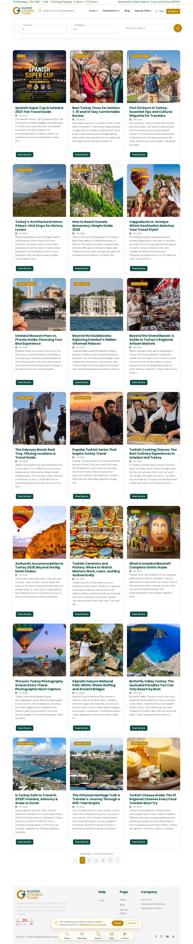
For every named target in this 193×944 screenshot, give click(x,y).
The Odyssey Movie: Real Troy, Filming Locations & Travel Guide (35, 453)
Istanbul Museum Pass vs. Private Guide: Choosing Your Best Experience (38, 340)
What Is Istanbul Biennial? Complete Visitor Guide (150, 565)
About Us (146, 899)
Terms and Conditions (153, 904)
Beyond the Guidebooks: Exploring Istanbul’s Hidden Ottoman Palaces (94, 340)
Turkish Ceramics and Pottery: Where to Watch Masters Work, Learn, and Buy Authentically (96, 569)
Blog (127, 10)
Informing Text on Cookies (93, 924)
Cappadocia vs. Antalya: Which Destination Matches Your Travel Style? (151, 226)
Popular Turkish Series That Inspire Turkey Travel (94, 451)
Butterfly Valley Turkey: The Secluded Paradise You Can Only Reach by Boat (151, 685)
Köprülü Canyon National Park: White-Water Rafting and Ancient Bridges (93, 685)
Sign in (174, 11)
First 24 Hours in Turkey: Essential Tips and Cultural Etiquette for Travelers (150, 112)
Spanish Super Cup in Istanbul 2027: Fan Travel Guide (39, 110)
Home (123, 899)
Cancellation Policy (151, 908)
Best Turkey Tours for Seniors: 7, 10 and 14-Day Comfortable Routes (96, 112)
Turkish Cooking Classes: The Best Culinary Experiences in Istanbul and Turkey (153, 453)
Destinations (110, 10)
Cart (161, 11)
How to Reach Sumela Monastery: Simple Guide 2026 (92, 226)
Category (79, 25)
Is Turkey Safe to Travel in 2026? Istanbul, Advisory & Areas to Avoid (36, 799)
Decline (132, 923)
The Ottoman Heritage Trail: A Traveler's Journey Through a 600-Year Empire (96, 799)
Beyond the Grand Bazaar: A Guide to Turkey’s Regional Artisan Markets (151, 340)
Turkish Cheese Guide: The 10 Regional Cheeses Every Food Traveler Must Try (152, 799)
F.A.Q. (101, 900)
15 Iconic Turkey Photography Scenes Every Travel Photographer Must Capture (39, 685)
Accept (117, 923)
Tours (92, 10)
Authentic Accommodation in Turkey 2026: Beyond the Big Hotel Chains (39, 567)
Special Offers (143, 10)
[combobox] (43, 29)
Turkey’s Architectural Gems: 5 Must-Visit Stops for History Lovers (39, 226)
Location (28, 25)
